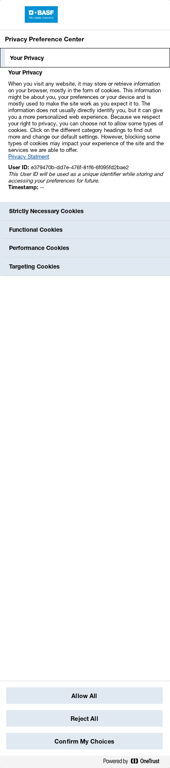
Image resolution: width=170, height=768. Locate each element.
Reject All (84, 718)
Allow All (84, 695)
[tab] (85, 58)
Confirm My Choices (84, 741)
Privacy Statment (28, 156)
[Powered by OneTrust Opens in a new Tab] (134, 761)
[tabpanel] (86, 134)
